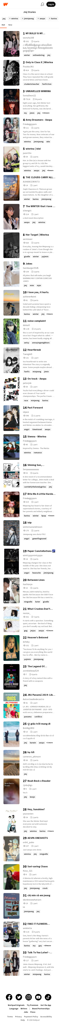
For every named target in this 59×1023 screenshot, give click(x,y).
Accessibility (46, 1016)
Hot (3, 24)
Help (23, 1020)
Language (13, 1008)
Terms (10, 1016)
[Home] (20, 4)
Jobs (26, 1012)
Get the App (46, 1005)
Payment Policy (31, 1016)
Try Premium (32, 1005)
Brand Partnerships (41, 1008)
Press (32, 1012)
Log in (51, 4)
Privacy (18, 1016)
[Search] (42, 4)
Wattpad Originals (16, 1005)
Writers (24, 1008)
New (10, 24)
